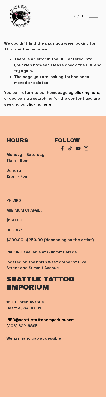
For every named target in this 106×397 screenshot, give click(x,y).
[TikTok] (70, 148)
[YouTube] (78, 148)
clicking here (86, 92)
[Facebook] (62, 148)
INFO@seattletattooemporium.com (40, 319)
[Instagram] (86, 148)
